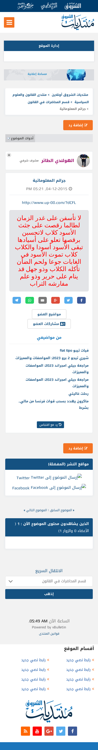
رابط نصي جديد (78, 660)
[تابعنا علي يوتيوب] (37, 731)
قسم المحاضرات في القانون (49, 102)
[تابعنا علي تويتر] (60, 731)
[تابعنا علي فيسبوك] (72, 731)
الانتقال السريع (49, 571)
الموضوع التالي (36, 510)
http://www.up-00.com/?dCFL (49, 202)
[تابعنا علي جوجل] (49, 731)
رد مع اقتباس (49, 425)
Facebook (21, 488)
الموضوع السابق (61, 510)
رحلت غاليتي (78, 393)
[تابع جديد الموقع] (25, 731)
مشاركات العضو (46, 324)
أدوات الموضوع (22, 138)
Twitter (23, 477)
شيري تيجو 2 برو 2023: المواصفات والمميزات (52, 358)
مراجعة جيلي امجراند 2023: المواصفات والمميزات (57, 368)
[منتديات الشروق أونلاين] (77, 29)
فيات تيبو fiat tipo (74, 350)
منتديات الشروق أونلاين (70, 95)
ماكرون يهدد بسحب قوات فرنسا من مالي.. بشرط (54, 404)
